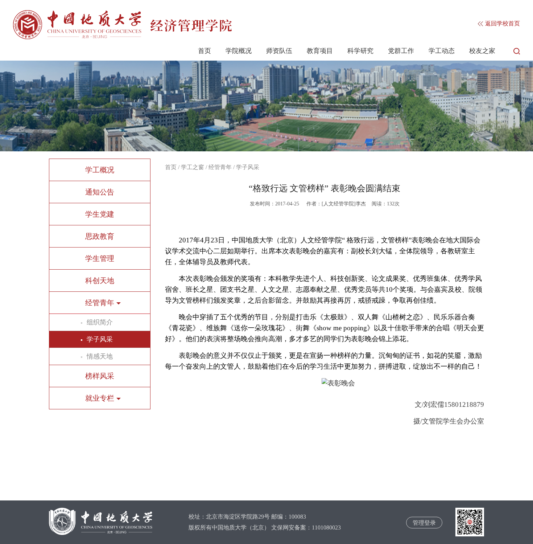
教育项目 (320, 50)
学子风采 (100, 339)
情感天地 (100, 356)
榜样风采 (99, 376)
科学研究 (360, 50)
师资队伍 (279, 50)
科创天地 (99, 281)
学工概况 (99, 170)
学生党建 (99, 214)
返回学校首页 (502, 23)
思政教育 (99, 236)
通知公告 (99, 192)
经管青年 (220, 167)
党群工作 (401, 50)
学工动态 (442, 50)
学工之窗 (192, 167)
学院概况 (239, 50)
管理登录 (424, 523)
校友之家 (482, 50)
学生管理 (99, 258)
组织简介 (100, 322)
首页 (204, 50)
